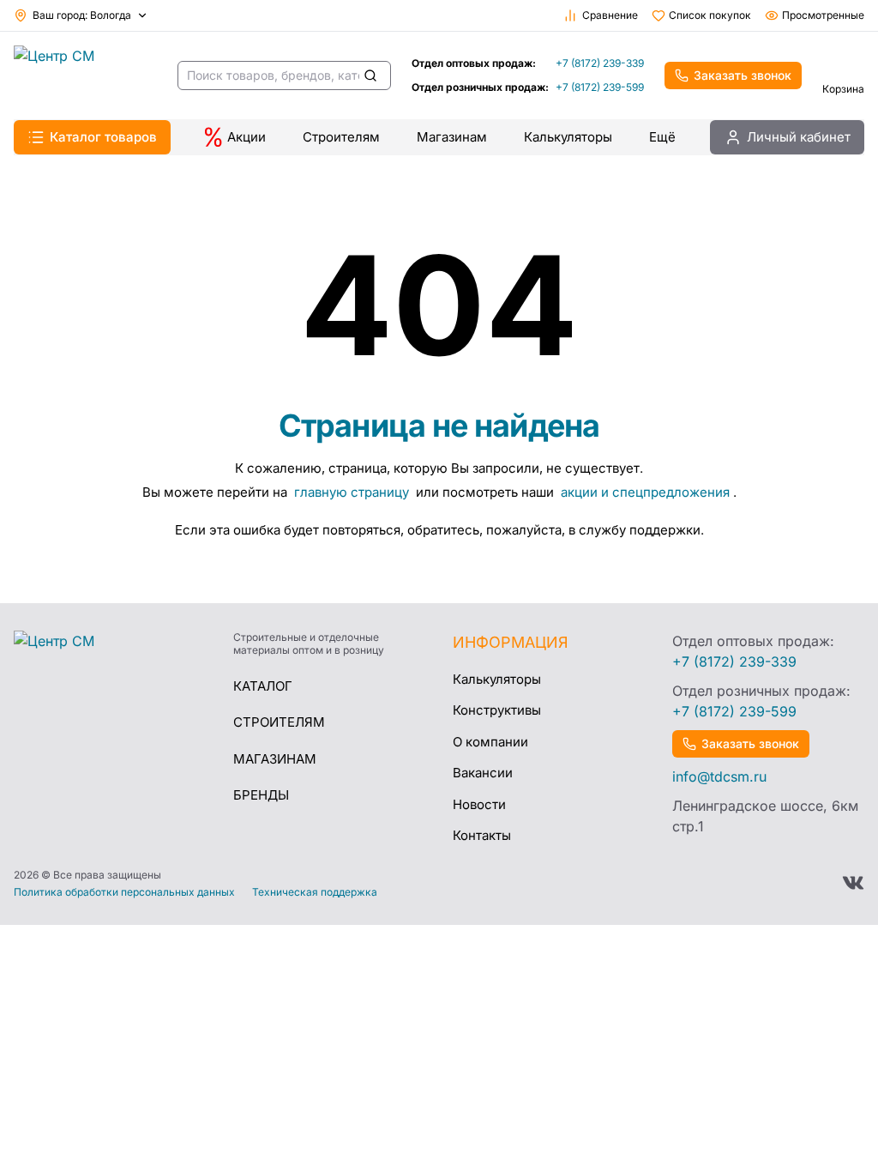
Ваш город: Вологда (82, 15)
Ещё (662, 137)
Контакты (482, 835)
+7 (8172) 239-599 (600, 87)
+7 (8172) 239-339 (600, 63)
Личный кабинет (799, 137)
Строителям (341, 137)
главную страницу (353, 492)
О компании (490, 742)
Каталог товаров (103, 137)
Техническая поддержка (314, 892)
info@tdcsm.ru (719, 776)
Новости (479, 804)
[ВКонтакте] (853, 883)
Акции (246, 137)
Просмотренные (823, 15)
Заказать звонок (742, 75)
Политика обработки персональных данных (124, 892)
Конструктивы (497, 710)
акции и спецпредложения (645, 492)
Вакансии (483, 772)
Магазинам (452, 137)
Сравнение (610, 15)
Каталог (262, 686)
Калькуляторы (568, 137)
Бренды (261, 795)
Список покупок (710, 15)
